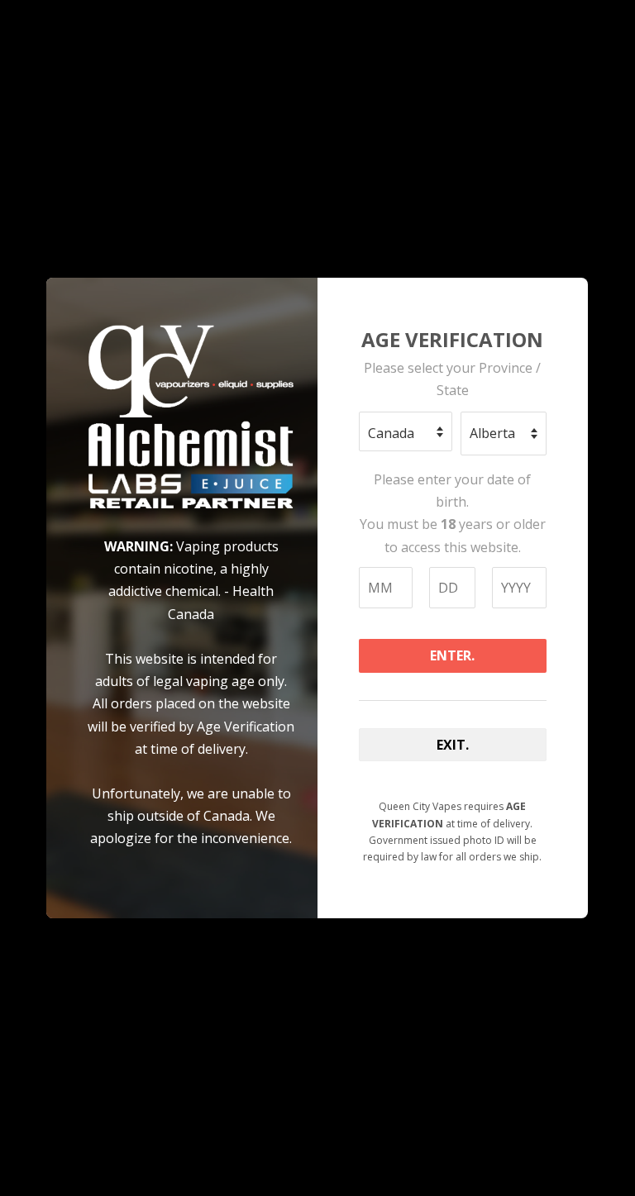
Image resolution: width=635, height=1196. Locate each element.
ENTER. (452, 655)
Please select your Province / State (452, 379)
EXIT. (453, 745)
